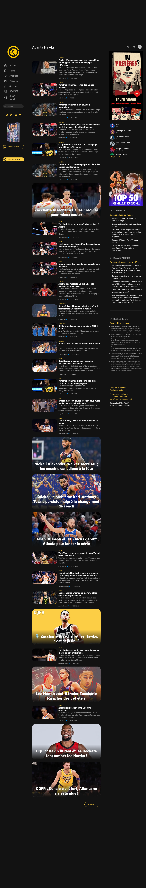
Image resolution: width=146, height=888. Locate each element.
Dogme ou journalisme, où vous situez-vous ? (126, 225)
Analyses (14, 76)
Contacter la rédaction (118, 388)
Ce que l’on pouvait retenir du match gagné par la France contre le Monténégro (125, 248)
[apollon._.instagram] (15, 115)
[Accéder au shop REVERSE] (134, 47)
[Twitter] (11, 115)
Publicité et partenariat (118, 390)
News (12, 70)
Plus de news (90, 804)
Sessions (13, 86)
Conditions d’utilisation (118, 397)
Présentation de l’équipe (119, 394)
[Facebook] (6, 115)
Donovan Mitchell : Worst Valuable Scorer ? (125, 241)
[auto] (128, 47)
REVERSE (14, 91)
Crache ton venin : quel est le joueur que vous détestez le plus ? (127, 291)
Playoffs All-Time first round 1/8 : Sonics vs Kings (124, 219)
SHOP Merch (12, 97)
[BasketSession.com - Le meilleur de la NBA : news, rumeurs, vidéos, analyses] (13, 52)
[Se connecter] (140, 47)
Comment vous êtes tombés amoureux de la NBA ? (126, 277)
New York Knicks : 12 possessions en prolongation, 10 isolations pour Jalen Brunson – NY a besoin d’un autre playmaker (126, 233)
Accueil (13, 65)
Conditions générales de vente (121, 399)
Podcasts (14, 81)
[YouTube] (19, 115)
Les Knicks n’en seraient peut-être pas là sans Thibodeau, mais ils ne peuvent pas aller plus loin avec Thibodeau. (127, 284)
